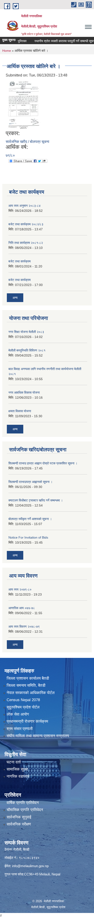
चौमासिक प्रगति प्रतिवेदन (25, 810)
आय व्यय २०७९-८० (19, 589)
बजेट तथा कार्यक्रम (19, 261)
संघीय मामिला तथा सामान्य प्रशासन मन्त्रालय (38, 736)
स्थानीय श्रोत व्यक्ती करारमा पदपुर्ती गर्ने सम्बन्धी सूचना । (61, 41)
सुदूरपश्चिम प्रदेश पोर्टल (23, 707)
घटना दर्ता (14, 762)
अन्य (15, 298)
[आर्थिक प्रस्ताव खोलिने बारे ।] (23, 104)
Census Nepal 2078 (23, 700)
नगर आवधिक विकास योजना (24, 392)
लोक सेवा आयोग (18, 714)
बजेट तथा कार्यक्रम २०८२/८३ (25, 224)
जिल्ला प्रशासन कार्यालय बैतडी (28, 678)
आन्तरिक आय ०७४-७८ (21, 608)
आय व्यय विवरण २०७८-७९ (24, 626)
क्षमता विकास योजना (19, 411)
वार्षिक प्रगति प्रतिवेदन (23, 803)
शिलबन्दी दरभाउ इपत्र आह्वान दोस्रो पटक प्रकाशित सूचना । (42, 463)
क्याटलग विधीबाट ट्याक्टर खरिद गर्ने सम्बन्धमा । (35, 500)
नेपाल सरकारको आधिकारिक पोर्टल (31, 693)
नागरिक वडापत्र (18, 776)
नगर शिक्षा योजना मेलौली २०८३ (26, 332)
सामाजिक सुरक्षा (17, 769)
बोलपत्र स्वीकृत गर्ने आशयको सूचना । (30, 519)
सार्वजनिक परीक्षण (19, 824)
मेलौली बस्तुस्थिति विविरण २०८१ (26, 350)
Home (6, 50)
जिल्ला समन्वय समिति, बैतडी (26, 685)
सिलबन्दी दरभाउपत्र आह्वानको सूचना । (30, 482)
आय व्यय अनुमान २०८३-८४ (24, 205)
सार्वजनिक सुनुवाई (19, 817)
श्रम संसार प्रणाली (20, 729)
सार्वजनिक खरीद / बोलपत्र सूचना (27, 142)
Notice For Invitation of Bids (28, 537)
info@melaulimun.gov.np (30, 866)
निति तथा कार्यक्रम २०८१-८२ (25, 243)
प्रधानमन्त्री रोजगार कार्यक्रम (27, 721)
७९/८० (10, 155)
